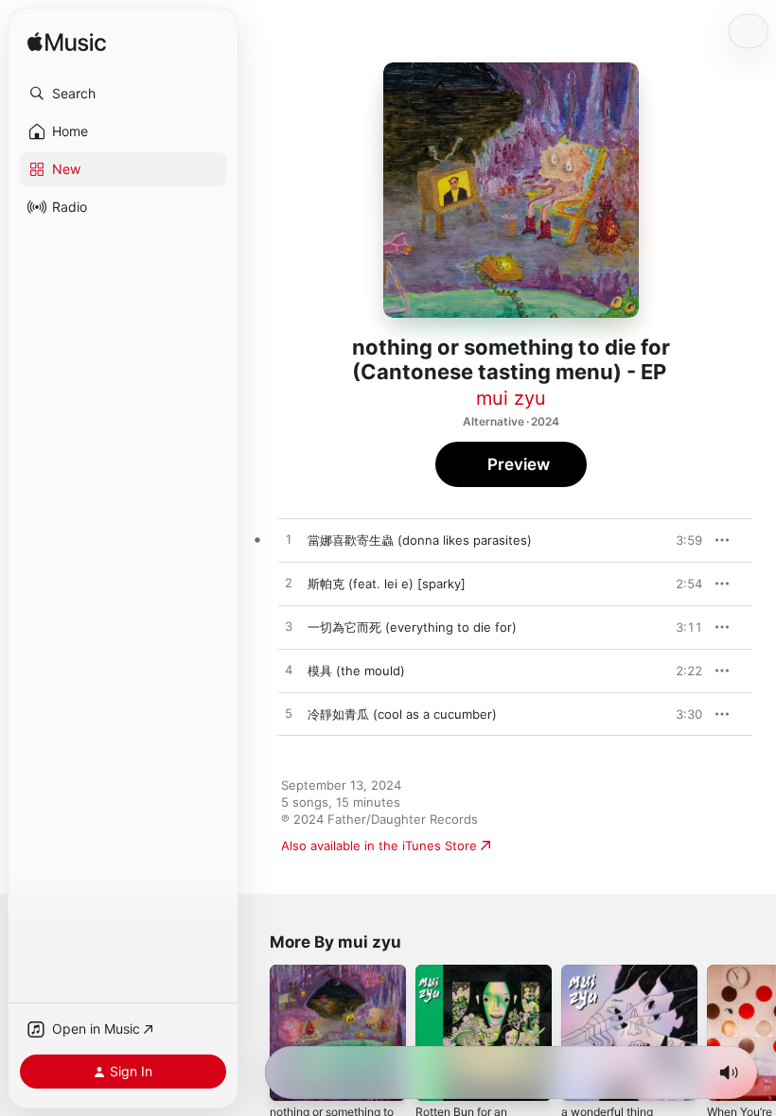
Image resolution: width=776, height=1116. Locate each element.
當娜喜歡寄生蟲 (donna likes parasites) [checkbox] (420, 540)
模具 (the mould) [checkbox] (356, 670)
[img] (66, 43)
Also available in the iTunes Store (379, 845)
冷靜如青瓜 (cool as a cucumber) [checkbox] (402, 714)
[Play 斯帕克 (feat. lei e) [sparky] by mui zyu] (289, 583)
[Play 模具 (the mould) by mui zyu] (289, 670)
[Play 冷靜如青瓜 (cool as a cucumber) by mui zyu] (289, 714)
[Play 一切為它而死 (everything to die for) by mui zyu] (289, 627)
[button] (123, 94)
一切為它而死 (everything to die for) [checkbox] (412, 627)
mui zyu (511, 398)
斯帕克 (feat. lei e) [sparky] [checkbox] (387, 583)
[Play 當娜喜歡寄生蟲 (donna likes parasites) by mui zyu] (289, 540)
